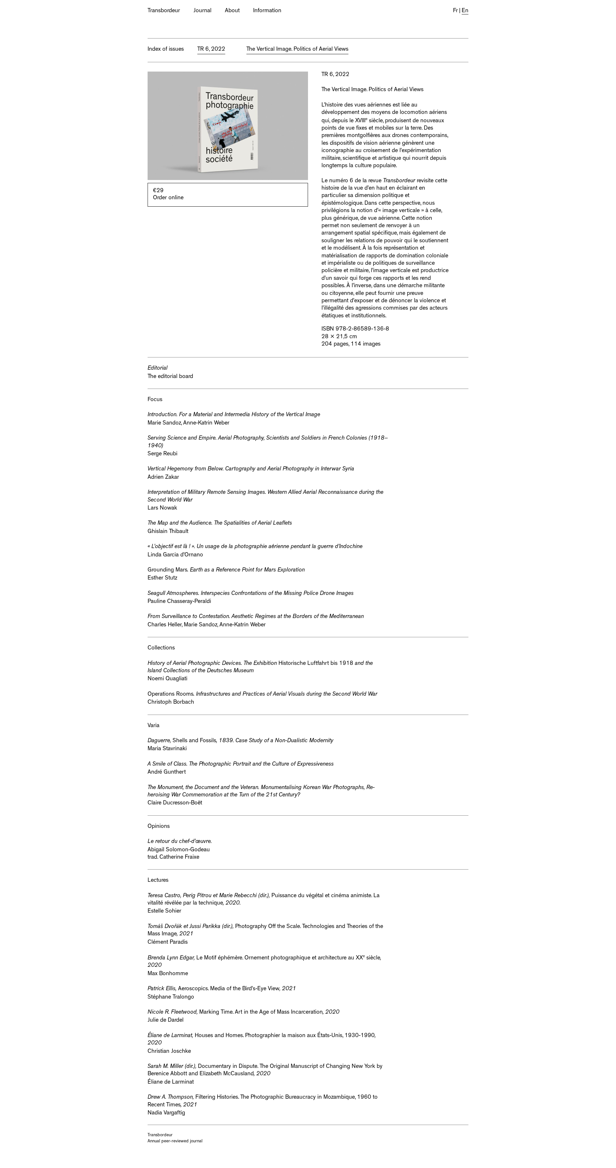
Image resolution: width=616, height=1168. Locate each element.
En (465, 11)
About (232, 11)
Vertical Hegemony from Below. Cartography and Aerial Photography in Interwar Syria (251, 469)
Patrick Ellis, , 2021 (222, 989)
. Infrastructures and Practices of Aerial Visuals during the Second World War (262, 695)
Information (267, 11)
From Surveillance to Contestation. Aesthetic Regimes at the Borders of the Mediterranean (256, 617)
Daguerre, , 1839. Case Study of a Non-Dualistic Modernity (240, 741)
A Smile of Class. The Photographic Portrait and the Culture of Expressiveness (241, 765)
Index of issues (166, 50)
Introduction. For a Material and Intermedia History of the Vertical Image (234, 415)
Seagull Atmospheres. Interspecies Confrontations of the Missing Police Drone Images (251, 594)
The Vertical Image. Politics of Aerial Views (372, 90)
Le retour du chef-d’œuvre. (180, 842)
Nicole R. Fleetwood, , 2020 (243, 1013)
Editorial (157, 369)
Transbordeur (164, 11)
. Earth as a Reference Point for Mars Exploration (226, 570)
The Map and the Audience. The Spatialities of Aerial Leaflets (220, 524)
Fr (455, 11)
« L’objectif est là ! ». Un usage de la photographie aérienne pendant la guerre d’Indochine (255, 547)
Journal (202, 11)
